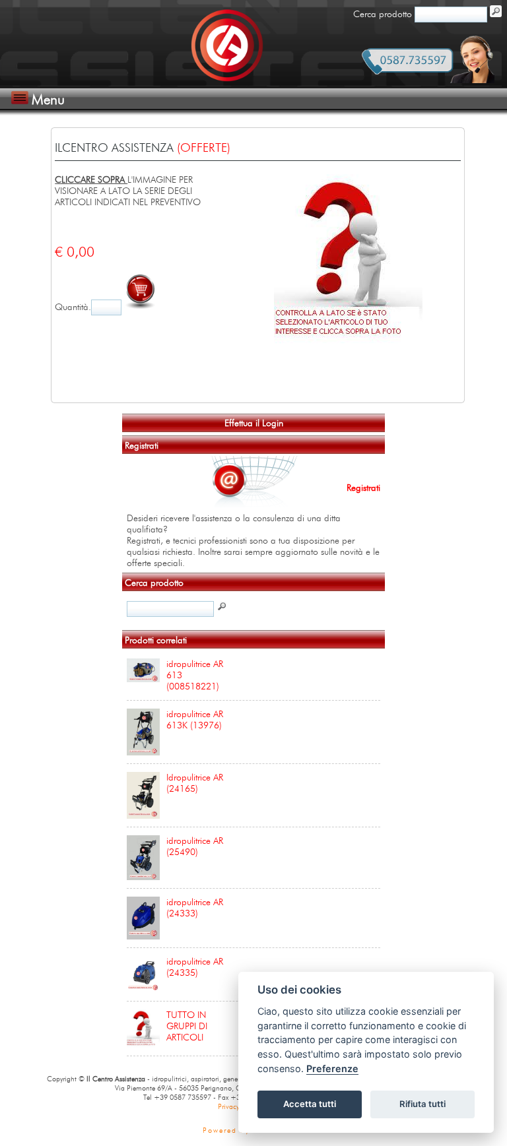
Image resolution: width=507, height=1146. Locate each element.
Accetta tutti (309, 1103)
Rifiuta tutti (422, 1103)
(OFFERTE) (203, 148)
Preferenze (332, 1068)
